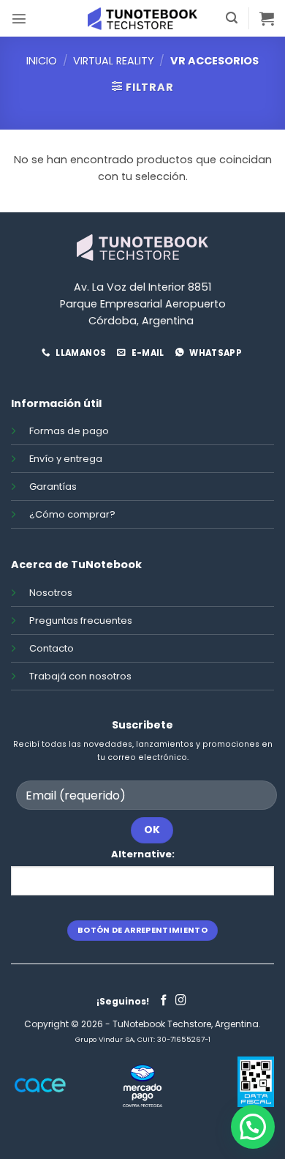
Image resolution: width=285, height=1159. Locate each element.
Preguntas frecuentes (80, 620)
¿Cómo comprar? (72, 514)
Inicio (41, 60)
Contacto (51, 648)
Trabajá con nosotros (80, 676)
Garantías (53, 486)
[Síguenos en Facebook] (164, 1001)
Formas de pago (69, 431)
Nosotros (50, 593)
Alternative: (143, 854)
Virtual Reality (113, 60)
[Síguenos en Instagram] (180, 1001)
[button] (19, 18)
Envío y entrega (65, 459)
